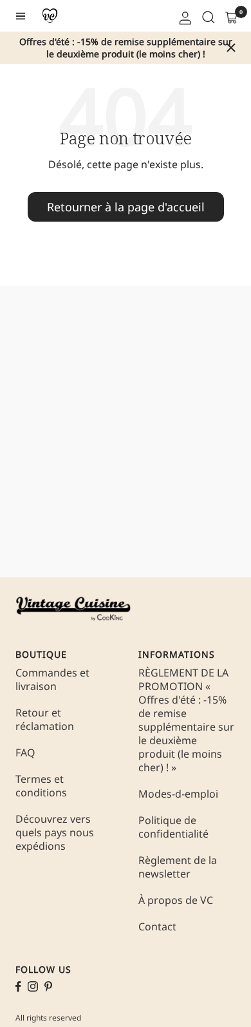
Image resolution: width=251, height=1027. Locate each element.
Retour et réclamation (44, 719)
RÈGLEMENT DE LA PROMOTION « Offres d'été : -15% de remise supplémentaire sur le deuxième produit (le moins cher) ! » (186, 720)
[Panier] (230, 16)
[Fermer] (231, 47)
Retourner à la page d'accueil (126, 207)
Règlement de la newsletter (177, 867)
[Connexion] (184, 16)
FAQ (25, 753)
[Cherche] (207, 16)
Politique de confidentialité (173, 827)
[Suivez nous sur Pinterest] (48, 986)
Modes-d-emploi (178, 794)
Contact (157, 927)
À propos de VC (175, 900)
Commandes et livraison (52, 679)
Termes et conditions (41, 786)
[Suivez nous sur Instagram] (33, 986)
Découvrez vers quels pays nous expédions (54, 832)
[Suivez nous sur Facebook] (18, 986)
